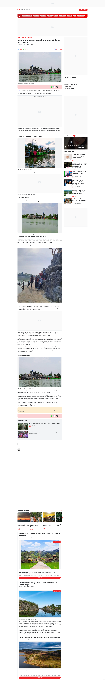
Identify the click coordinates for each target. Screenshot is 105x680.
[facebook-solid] (54, 87)
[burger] (87, 12)
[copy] (60, 87)
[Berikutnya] (62, 509)
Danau (19, 90)
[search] (77, 10)
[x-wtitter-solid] (57, 87)
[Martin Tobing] (19, 449)
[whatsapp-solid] (51, 87)
